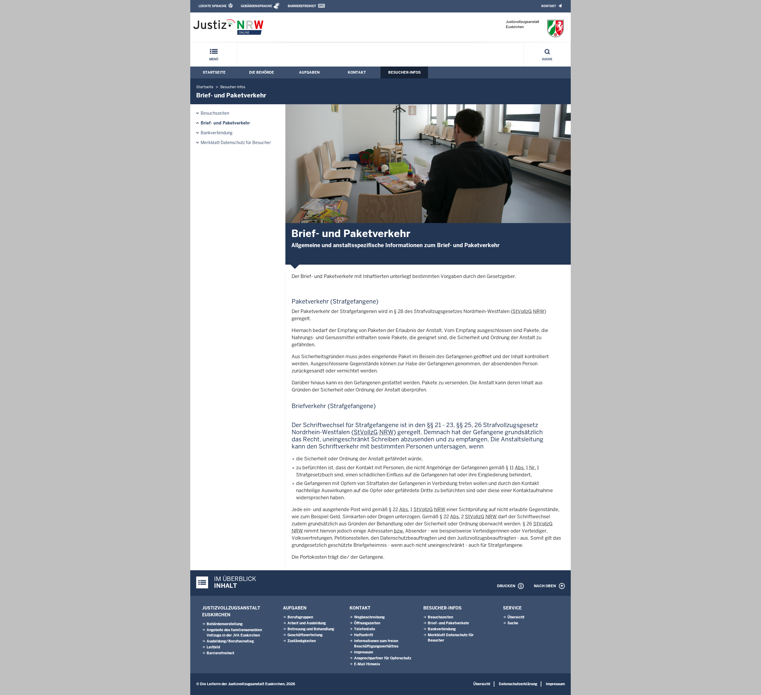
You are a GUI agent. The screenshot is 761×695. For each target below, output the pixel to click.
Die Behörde (261, 72)
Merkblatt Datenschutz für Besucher (236, 142)
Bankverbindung (216, 132)
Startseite (214, 72)
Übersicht (515, 617)
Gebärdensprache (256, 6)
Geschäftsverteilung (305, 635)
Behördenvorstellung (225, 624)
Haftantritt (363, 635)
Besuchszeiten (215, 113)
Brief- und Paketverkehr (225, 123)
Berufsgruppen (300, 617)
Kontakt (548, 6)
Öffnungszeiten (367, 623)
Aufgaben (309, 72)
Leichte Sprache (213, 6)
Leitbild (213, 647)
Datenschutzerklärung (518, 684)
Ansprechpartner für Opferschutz (382, 658)
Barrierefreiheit (302, 6)
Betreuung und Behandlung (310, 629)
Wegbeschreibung (369, 617)
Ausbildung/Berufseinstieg (230, 641)
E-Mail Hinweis (367, 664)
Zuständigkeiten (301, 641)
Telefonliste (364, 629)
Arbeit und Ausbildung (306, 623)
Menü (213, 59)
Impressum (363, 652)
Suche (547, 59)
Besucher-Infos (404, 72)
